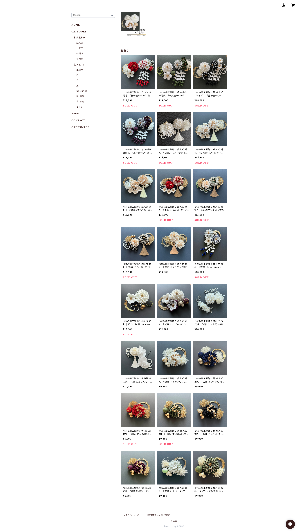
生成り (79, 69)
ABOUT (76, 113)
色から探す (79, 64)
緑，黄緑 (80, 96)
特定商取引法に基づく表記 (158, 515)
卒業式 (79, 58)
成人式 (79, 42)
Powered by (170, 526)
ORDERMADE (80, 127)
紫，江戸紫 (81, 91)
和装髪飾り (79, 37)
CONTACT (78, 120)
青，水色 (80, 101)
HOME (75, 24)
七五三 (79, 48)
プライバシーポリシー (133, 515)
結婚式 (79, 53)
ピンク (79, 106)
